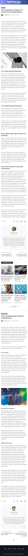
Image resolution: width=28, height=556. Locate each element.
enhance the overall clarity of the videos (16, 202)
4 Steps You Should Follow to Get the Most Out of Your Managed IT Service (21, 298)
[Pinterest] (21, 221)
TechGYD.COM (22, 520)
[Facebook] (13, 221)
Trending (4, 313)
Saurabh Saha (6, 320)
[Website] (23, 527)
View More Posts (14, 234)
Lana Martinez (6, 14)
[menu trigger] (3, 2)
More (3, 7)
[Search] (25, 2)
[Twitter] (17, 221)
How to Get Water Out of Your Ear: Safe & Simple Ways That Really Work (7, 298)
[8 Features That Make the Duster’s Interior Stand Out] (21, 270)
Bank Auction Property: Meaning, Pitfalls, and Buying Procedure (7, 278)
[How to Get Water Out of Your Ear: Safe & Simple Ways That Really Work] (7, 289)
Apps (3, 543)
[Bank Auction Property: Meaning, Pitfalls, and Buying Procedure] (7, 270)
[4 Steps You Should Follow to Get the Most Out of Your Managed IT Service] (21, 289)
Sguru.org (7, 522)
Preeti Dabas (6, 550)
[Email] (25, 221)
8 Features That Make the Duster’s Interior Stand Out (20, 278)
